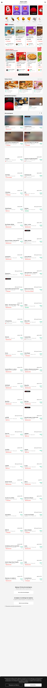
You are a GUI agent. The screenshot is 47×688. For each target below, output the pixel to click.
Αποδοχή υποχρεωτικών (23, 681)
